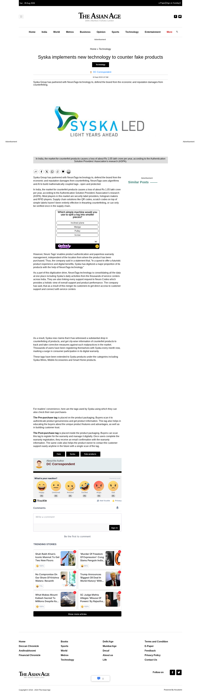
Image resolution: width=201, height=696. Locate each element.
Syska (73, 454)
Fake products (90, 454)
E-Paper (149, 646)
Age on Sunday (173, 3)
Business (85, 32)
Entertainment (153, 32)
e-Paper (162, 3)
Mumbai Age (110, 646)
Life (105, 660)
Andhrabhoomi (27, 650)
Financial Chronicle (29, 655)
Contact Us (151, 660)
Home (32, 32)
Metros (70, 32)
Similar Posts (138, 182)
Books (64, 641)
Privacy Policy (153, 655)
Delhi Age (108, 641)
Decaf (106, 650)
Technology (132, 32)
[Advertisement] (77, 313)
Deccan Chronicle (29, 646)
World (56, 32)
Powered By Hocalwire (173, 690)
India (44, 32)
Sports (115, 32)
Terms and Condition (156, 641)
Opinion (101, 32)
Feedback (150, 650)
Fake (59, 454)
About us (108, 655)
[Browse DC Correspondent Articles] (39, 464)
